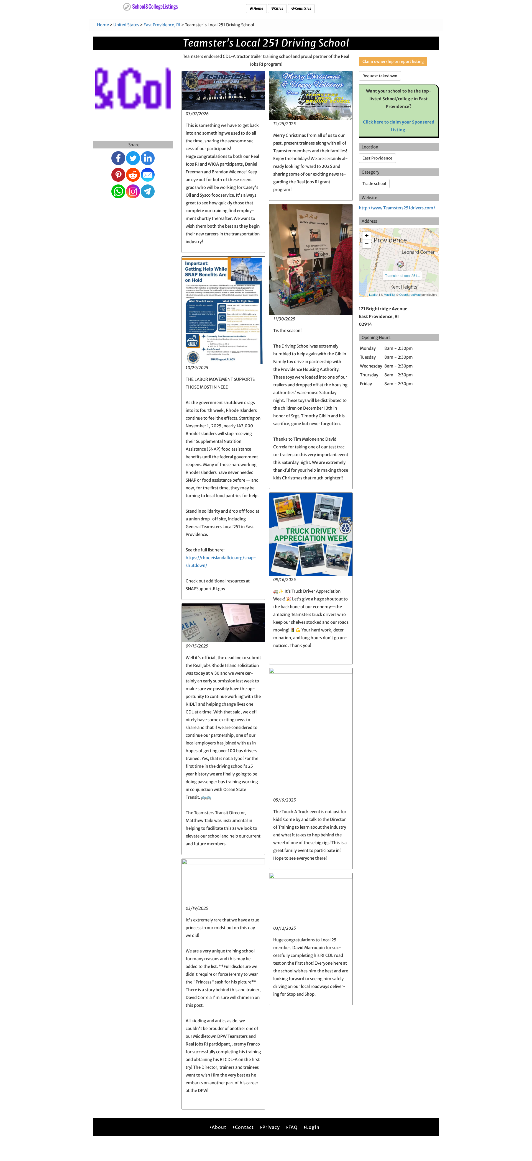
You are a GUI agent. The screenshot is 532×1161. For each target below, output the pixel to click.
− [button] (367, 243)
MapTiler (389, 294)
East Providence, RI (162, 24)
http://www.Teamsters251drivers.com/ (397, 207)
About (219, 1127)
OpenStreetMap (410, 294)
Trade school (374, 183)
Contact (244, 1127)
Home (258, 8)
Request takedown (379, 75)
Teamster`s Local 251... (402, 275)
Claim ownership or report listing (393, 61)
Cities (278, 8)
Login (312, 1127)
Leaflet (373, 294)
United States (126, 24)
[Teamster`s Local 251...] (400, 264)
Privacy (271, 1127)
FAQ (293, 1127)
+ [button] (367, 235)
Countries (303, 8)
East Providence (377, 158)
